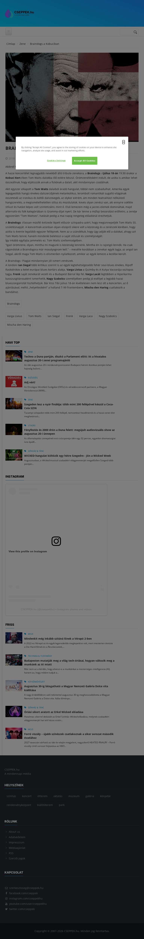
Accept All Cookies (84, 160)
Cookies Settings (56, 160)
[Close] (123, 142)
